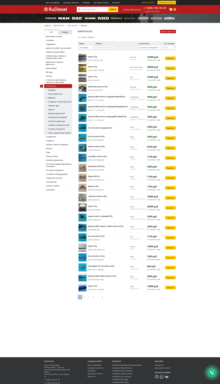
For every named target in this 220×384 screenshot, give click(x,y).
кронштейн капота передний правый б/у (108, 106)
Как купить (159, 365)
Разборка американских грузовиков (127, 365)
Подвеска (50, 140)
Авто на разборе (53, 2)
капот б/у (92, 56)
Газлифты (50, 40)
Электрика (50, 189)
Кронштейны (51, 68)
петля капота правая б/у (100, 127)
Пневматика (51, 137)
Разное (49, 148)
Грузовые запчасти (71, 2)
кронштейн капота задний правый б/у (106, 96)
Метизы (49, 72)
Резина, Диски (52, 156)
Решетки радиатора (56, 121)
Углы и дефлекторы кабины (59, 133)
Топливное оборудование (57, 174)
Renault (133, 57)
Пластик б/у (72, 25)
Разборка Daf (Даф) (120, 379)
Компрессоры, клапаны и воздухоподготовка (56, 57)
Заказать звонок (148, 2)
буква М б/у (93, 176)
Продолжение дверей (57, 117)
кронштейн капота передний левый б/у (107, 116)
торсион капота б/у (97, 196)
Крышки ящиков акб (56, 113)
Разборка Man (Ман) (120, 382)
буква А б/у (93, 186)
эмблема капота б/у (98, 86)
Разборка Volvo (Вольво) (122, 371)
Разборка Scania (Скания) (122, 373)
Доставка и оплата (101, 2)
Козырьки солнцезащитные (60, 101)
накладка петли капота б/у (101, 266)
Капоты (51, 98)
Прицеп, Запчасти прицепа (57, 144)
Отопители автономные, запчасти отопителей (56, 81)
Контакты (116, 2)
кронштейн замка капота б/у (102, 276)
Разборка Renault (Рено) (122, 368)
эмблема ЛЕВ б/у (96, 166)
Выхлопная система (54, 36)
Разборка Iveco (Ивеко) (121, 376)
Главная (47, 25)
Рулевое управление (54, 160)
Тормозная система (54, 178)
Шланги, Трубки (52, 186)
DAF (131, 77)
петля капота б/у (96, 136)
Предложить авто (166, 2)
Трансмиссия (51, 182)
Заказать (170, 58)
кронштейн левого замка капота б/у (106, 226)
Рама (48, 152)
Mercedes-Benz (136, 67)
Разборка (86, 2)
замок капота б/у (96, 146)
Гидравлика (51, 44)
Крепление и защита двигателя (54, 63)
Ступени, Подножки (56, 129)
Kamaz (132, 246)
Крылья (51, 109)
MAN (132, 137)
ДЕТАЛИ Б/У (59, 25)
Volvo (132, 127)
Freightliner (134, 97)
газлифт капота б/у (97, 156)
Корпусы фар (53, 105)
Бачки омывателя (55, 94)
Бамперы (52, 90)
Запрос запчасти (168, 31)
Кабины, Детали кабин (55, 52)
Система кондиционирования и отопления (59, 165)
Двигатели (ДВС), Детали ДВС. (58, 48)
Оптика (49, 76)
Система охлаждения (54, 170)
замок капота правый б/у (100, 216)
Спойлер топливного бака (58, 125)
